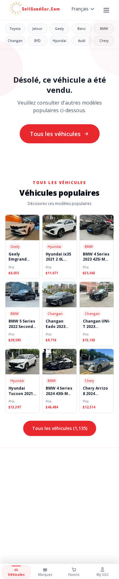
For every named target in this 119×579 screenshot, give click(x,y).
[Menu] (107, 10)
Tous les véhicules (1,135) (59, 428)
